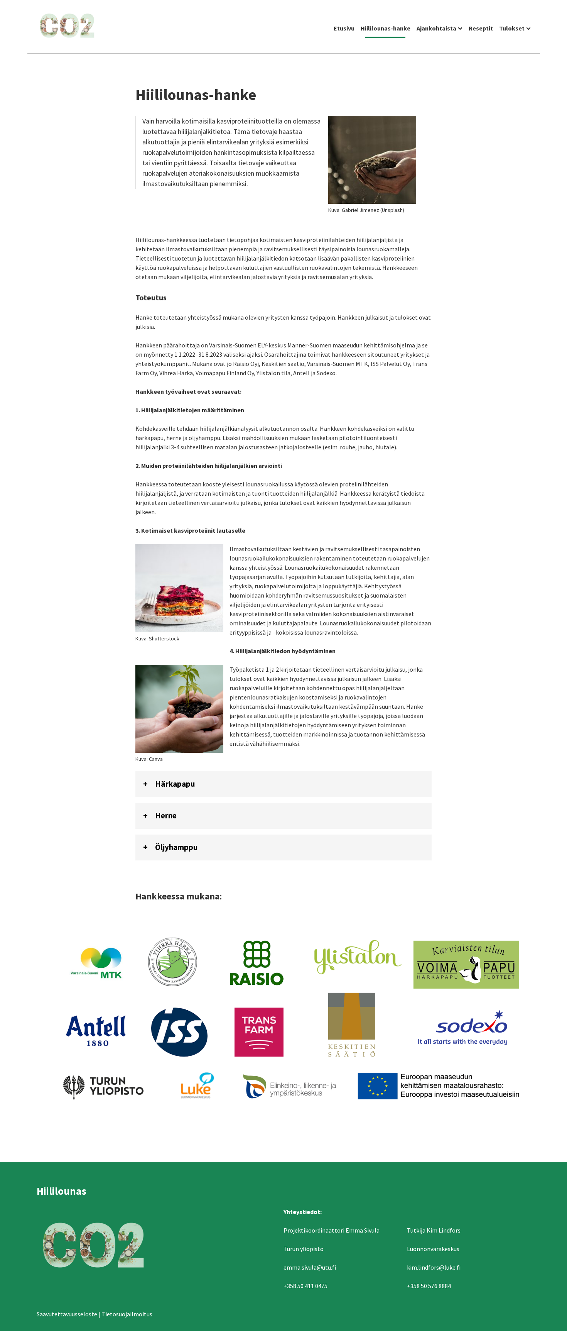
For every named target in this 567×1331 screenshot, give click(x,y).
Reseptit (481, 28)
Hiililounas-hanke (385, 28)
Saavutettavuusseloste (67, 1314)
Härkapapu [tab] (175, 784)
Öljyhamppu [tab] (176, 847)
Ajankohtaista (436, 28)
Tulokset (512, 28)
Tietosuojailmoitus (126, 1314)
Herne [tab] (166, 816)
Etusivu (344, 28)
